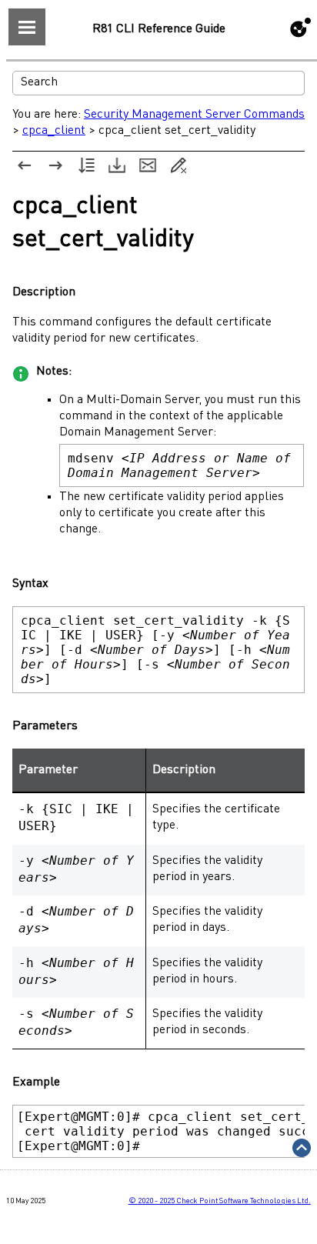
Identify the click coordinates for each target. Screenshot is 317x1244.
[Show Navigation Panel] (26, 26)
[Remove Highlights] (178, 165)
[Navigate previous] (24, 165)
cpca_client (53, 131)
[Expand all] (86, 165)
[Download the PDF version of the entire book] (117, 165)
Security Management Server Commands (194, 114)
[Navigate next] (55, 165)
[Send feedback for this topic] (147, 165)
